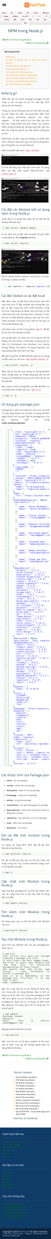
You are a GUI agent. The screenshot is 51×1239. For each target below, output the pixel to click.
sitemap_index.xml (11, 1235)
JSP (15, 1147)
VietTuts (35, 5)
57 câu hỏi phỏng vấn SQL (13, 1218)
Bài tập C (6, 1176)
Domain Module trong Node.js (26, 1077)
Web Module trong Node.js (25, 1091)
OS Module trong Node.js (25, 1089)
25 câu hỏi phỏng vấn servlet (14, 1207)
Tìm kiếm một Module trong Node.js (21, 81)
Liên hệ (7, 1233)
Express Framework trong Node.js (28, 1100)
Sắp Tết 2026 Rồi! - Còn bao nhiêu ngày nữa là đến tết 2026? (33, 1113)
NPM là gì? (10, 57)
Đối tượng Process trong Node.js (28, 1103)
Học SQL (6, 1156)
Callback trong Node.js (36, 43)
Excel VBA (16, 1145)
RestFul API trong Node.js (25, 1097)
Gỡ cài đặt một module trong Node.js (21, 75)
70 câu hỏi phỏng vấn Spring (14, 1215)
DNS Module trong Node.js (25, 1080)
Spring (24, 1142)
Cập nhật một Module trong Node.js (21, 78)
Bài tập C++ (7, 1179)
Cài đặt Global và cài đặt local (18, 66)
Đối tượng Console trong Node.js (28, 1106)
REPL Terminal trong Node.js (17, 39)
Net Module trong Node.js (25, 1083)
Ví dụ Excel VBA (9, 1187)
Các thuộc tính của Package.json (19, 72)
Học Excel (7, 1145)
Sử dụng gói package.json (16, 69)
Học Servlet (7, 1147)
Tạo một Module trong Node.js (19, 84)
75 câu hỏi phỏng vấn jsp (13, 1210)
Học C (5, 1150)
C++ (11, 1150)
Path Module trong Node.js (25, 1086)
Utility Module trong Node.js (26, 1094)
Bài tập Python (9, 1184)
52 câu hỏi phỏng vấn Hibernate (16, 1213)
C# (15, 1150)
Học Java (6, 1142)
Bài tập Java (7, 1173)
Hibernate (16, 1142)
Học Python (7, 1153)
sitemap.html (40, 1233)
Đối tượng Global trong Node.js (27, 1109)
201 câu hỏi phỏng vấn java (14, 1204)
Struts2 (21, 1147)
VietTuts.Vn (24, 1231)
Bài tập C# (7, 1181)
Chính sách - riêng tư (23, 1233)
